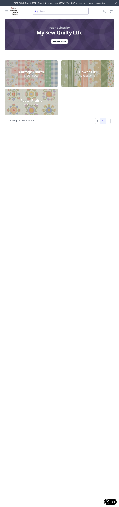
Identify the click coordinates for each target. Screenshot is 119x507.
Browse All (59, 41)
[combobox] (61, 11)
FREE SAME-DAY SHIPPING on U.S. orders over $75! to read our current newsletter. (59, 3)
